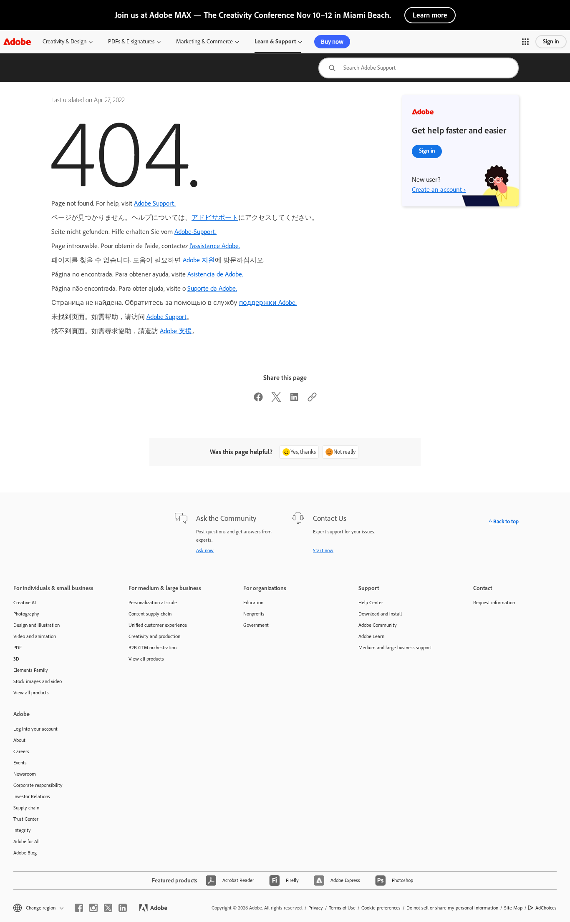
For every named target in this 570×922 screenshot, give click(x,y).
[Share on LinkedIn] (294, 400)
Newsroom (24, 774)
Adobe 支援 (176, 331)
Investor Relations (31, 796)
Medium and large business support (395, 648)
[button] (525, 41)
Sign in (551, 41)
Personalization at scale (153, 602)
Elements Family (30, 670)
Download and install (380, 614)
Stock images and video (37, 681)
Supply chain (26, 808)
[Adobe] (17, 41)
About (19, 740)
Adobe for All (26, 841)
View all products (31, 693)
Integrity (22, 830)
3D (16, 659)
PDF (17, 648)
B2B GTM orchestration (153, 648)
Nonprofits (254, 614)
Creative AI (24, 602)
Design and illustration (36, 625)
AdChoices (546, 908)
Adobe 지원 (199, 260)
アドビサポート (215, 217)
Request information (494, 602)
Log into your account (35, 729)
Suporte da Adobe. (212, 288)
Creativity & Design (64, 41)
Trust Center (25, 819)
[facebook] (79, 908)
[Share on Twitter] (276, 400)
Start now (323, 550)
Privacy (315, 908)
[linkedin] (123, 908)
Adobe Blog (25, 853)
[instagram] (93, 908)
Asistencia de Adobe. (215, 274)
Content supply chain (150, 614)
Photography (26, 614)
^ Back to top (504, 521)
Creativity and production (154, 636)
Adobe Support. (155, 203)
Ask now (205, 550)
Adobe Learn (371, 636)
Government (256, 625)
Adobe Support (166, 317)
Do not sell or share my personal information (452, 908)
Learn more (430, 15)
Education (253, 602)
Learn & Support (275, 41)
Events (20, 763)
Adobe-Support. (195, 232)
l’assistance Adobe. (214, 246)
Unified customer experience (158, 625)
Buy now (332, 41)
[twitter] (108, 908)
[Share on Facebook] (258, 400)
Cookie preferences (381, 908)
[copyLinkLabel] (312, 400)
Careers (21, 751)
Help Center (370, 602)
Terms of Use (342, 908)
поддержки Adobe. (268, 302)
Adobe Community (377, 625)
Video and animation (34, 636)
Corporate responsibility (38, 785)
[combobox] (418, 68)
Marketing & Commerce (204, 41)
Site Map (513, 908)
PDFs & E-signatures (131, 41)
